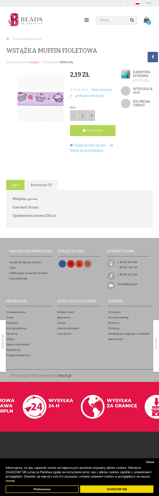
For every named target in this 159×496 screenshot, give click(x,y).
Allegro (10, 339)
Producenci (114, 312)
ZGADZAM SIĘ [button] (117, 489)
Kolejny (156, 343)
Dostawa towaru (15, 312)
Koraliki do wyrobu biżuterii (25, 262)
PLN (148, 3)
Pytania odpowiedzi (17, 344)
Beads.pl (64, 376)
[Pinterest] (71, 264)
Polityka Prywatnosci (18, 355)
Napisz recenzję (91, 96)
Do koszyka (95, 130)
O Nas (9, 317)
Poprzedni (2, 341)
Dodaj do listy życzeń (89, 145)
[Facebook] (62, 264)
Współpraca (13, 350)
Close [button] (150, 462)
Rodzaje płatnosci (16, 328)
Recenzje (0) (41, 185)
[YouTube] (79, 264)
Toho (12, 267)
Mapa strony (115, 339)
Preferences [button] (42, 489)
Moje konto (63, 317)
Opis (15, 185)
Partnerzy (11, 333)
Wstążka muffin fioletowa (27, 39)
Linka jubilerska (18, 278)
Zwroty (61, 323)
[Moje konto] (126, 3)
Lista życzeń (64, 333)
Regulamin (12, 323)
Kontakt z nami (65, 312)
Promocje (113, 328)
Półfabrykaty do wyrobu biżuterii (28, 273)
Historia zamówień (68, 328)
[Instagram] (88, 264)
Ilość (73, 107)
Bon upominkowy (118, 317)
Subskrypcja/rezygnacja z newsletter (129, 333)
